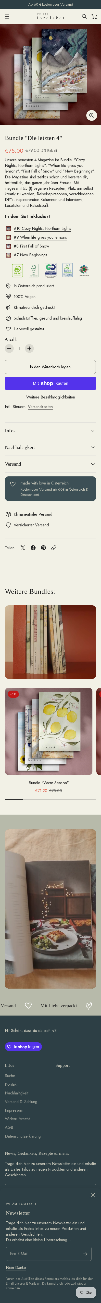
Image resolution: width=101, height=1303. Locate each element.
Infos (10, 430)
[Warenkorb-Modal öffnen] (94, 16)
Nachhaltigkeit (20, 447)
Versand (13, 464)
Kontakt (11, 1084)
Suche (10, 1076)
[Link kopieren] (53, 547)
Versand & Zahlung (21, 1101)
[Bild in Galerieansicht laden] (91, 115)
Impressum (14, 1110)
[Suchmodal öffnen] (84, 16)
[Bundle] (50, 74)
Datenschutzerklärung (23, 1136)
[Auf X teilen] (22, 547)
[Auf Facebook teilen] (33, 547)
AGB (9, 1127)
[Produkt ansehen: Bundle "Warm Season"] (48, 731)
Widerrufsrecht (17, 1119)
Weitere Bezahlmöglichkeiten (50, 397)
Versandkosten (40, 407)
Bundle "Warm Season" (49, 783)
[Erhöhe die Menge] (29, 348)
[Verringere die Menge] (9, 348)
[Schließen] (93, 1195)
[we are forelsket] (50, 16)
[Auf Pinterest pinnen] (43, 547)
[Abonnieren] (85, 1254)
